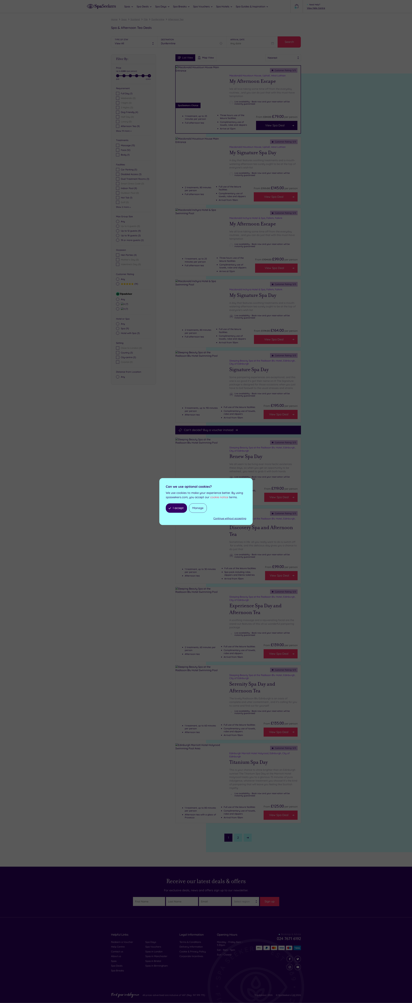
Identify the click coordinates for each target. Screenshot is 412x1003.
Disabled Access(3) (131, 174)
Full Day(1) (126, 93)
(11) (125, 328)
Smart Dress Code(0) (132, 183)
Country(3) (127, 352)
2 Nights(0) (127, 107)
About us (116, 956)
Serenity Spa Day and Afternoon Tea (252, 687)
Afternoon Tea (175, 19)
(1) (125, 154)
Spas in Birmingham (156, 965)
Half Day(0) (127, 116)
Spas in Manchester (156, 956)
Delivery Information (191, 946)
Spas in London (154, 951)
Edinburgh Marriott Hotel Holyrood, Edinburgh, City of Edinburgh (259, 755)
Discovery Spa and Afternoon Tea (261, 531)
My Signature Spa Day (252, 152)
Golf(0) (125, 202)
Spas (124, 19)
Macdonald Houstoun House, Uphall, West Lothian (257, 75)
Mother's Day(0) (130, 259)
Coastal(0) (127, 362)
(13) (128, 145)
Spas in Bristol (153, 961)
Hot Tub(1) (126, 197)
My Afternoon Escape (252, 81)
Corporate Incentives (191, 956)
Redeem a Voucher (122, 942)
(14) (136, 283)
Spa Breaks (117, 970)
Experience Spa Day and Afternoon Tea (255, 609)
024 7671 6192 (289, 938)
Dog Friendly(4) (129, 112)
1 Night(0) (126, 102)
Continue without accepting (229, 518)
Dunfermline (157, 19)
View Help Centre (316, 8)
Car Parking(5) (129, 169)
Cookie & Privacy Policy (192, 951)
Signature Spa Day (249, 369)
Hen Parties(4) (129, 255)
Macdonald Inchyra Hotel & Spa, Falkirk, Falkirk (255, 218)
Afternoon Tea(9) (130, 126)
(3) (131, 235)
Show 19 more (123, 131)
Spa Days (150, 942)
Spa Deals (116, 965)
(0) (130, 226)
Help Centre (118, 946)
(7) (126, 303)
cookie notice (219, 497)
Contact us (117, 951)
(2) (132, 240)
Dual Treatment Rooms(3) (135, 178)
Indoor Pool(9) (129, 188)
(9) (131, 230)
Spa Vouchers (153, 946)
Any (123, 221)
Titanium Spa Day (248, 762)
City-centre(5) (128, 357)
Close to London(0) (131, 348)
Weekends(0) (128, 98)
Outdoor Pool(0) (130, 192)
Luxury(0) (126, 121)
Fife (146, 19)
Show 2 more (122, 207)
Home (114, 19)
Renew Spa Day (245, 456)
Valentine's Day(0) (131, 264)
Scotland (135, 19)
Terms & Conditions (190, 942)
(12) (125, 150)
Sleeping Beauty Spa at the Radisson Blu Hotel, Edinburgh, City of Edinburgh (262, 362)
